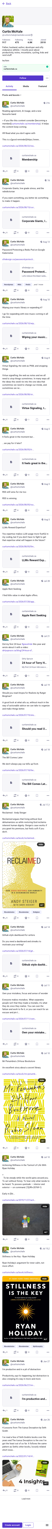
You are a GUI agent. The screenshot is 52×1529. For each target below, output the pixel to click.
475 (17, 42)
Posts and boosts (10, 95)
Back (8, 3)
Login (28, 1525)
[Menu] (47, 78)
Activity (9, 86)
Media (26, 86)
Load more (26, 1499)
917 (4, 42)
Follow (23, 78)
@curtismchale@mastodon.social (16, 35)
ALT (41, 905)
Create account (12, 1525)
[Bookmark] (37, 171)
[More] (48, 171)
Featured (42, 86)
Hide (41, 844)
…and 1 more (38, 285)
